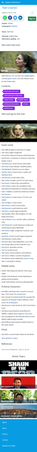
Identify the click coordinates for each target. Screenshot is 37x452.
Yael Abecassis (6, 164)
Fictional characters (12, 104)
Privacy (4, 434)
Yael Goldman (6, 197)
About (4, 422)
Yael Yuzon (5, 256)
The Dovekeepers (12, 303)
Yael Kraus (5, 211)
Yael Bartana (6, 178)
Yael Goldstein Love (8, 220)
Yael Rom (4, 242)
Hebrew (14, 26)
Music (26, 104)
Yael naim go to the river (13, 96)
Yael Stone (5, 247)
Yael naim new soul (11, 91)
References (9, 108)
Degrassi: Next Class (25, 314)
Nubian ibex (11, 81)
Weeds (11, 325)
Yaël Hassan (5, 206)
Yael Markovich (6, 225)
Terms (4, 428)
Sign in (32, 19)
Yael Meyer (5, 231)
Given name (9, 100)
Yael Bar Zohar (6, 172)
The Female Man (20, 294)
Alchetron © (8, 446)
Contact (5, 440)
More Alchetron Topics (9, 338)
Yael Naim (5, 236)
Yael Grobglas (6, 203)
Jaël (2, 153)
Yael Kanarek (6, 208)
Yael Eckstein (6, 186)
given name (12, 79)
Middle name (23, 100)
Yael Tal (4, 250)
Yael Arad (4, 167)
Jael (18, 39)
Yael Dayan (5, 183)
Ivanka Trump (28, 259)
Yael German (6, 194)
